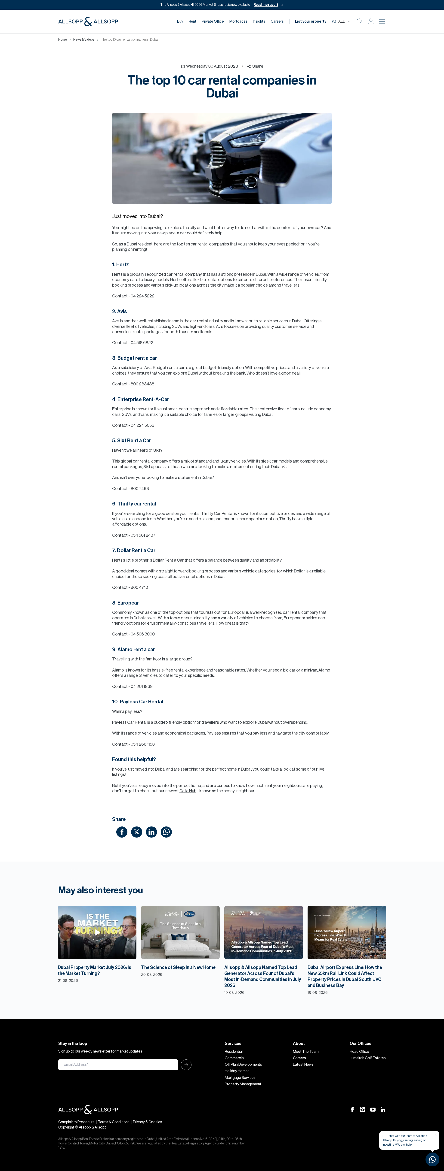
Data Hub (187, 791)
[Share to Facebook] (121, 832)
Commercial (234, 1058)
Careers (277, 21)
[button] (371, 21)
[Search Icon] (360, 21)
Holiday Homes (237, 1071)
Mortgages (238, 21)
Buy (180, 21)
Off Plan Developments (243, 1064)
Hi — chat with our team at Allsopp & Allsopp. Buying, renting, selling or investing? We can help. (405, 1140)
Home (62, 39)
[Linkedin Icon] (383, 1109)
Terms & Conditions (114, 1122)
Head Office (359, 1051)
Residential (234, 1051)
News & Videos (83, 39)
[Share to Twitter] (136, 832)
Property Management (243, 1084)
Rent (192, 21)
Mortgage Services (240, 1078)
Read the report (266, 4)
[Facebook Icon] (352, 1109)
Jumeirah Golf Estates (368, 1058)
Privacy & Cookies (147, 1122)
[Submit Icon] (184, 1064)
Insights (259, 21)
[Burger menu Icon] (382, 21)
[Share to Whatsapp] (166, 832)
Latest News (303, 1064)
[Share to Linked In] (151, 832)
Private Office (213, 21)
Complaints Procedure (76, 1122)
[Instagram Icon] (362, 1109)
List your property (310, 21)
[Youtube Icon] (373, 1109)
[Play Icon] (97, 932)
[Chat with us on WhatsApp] (432, 1159)
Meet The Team (306, 1051)
